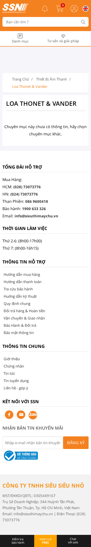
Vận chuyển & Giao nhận (24, 318)
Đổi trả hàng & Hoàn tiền (24, 310)
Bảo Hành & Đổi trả (20, 325)
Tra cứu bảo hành (18, 288)
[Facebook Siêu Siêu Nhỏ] (9, 414)
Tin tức (9, 373)
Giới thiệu (12, 358)
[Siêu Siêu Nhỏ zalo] (33, 415)
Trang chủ (20, 79)
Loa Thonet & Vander (29, 86)
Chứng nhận (14, 366)
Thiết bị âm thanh (51, 79)
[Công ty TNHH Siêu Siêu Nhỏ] (15, 12)
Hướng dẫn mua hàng (22, 274)
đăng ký (76, 442)
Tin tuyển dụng (16, 380)
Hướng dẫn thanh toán (22, 281)
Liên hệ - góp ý (16, 387)
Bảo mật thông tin (19, 332)
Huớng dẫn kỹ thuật (20, 296)
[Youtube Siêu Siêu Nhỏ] (21, 414)
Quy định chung (17, 303)
